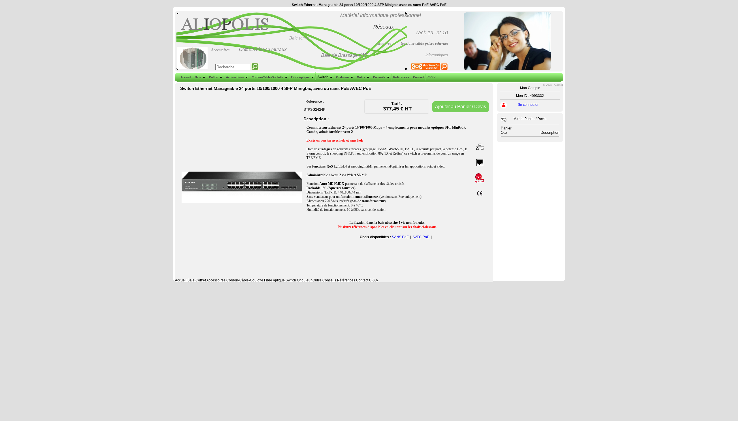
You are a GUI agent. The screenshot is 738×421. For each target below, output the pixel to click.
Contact (418, 77)
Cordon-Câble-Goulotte (267, 77)
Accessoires (235, 77)
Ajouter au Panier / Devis (460, 106)
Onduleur (342, 77)
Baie (198, 77)
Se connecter (528, 105)
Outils (361, 77)
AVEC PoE (421, 237)
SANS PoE (400, 237)
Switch (322, 77)
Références (401, 77)
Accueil (185, 77)
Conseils (379, 77)
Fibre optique (300, 77)
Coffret (213, 77)
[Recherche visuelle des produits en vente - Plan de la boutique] (429, 69)
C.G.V (432, 77)
